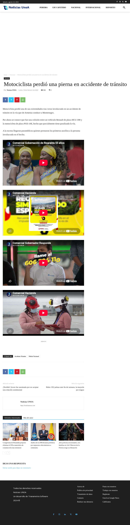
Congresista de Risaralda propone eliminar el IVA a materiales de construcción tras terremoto (14, 445)
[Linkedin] (65, 514)
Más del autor (28, 418)
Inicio (5, 75)
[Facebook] (117, 1)
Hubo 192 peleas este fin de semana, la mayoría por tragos (65, 388)
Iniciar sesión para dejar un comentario (17, 468)
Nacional (12, 75)
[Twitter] (122, 1)
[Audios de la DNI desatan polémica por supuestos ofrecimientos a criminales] (43, 432)
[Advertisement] (43, 346)
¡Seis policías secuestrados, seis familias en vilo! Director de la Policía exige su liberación (69, 445)
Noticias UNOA (11, 90)
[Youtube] (125, 1)
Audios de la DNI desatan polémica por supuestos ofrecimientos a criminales (43, 445)
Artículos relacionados (12, 418)
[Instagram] (120, 1)
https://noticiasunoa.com (27, 405)
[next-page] (8, 452)
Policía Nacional (34, 356)
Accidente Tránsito (20, 356)
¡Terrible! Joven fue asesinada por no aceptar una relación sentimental (20, 388)
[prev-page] (4, 452)
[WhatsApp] (22, 99)
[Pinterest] (17, 99)
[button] (124, 8)
